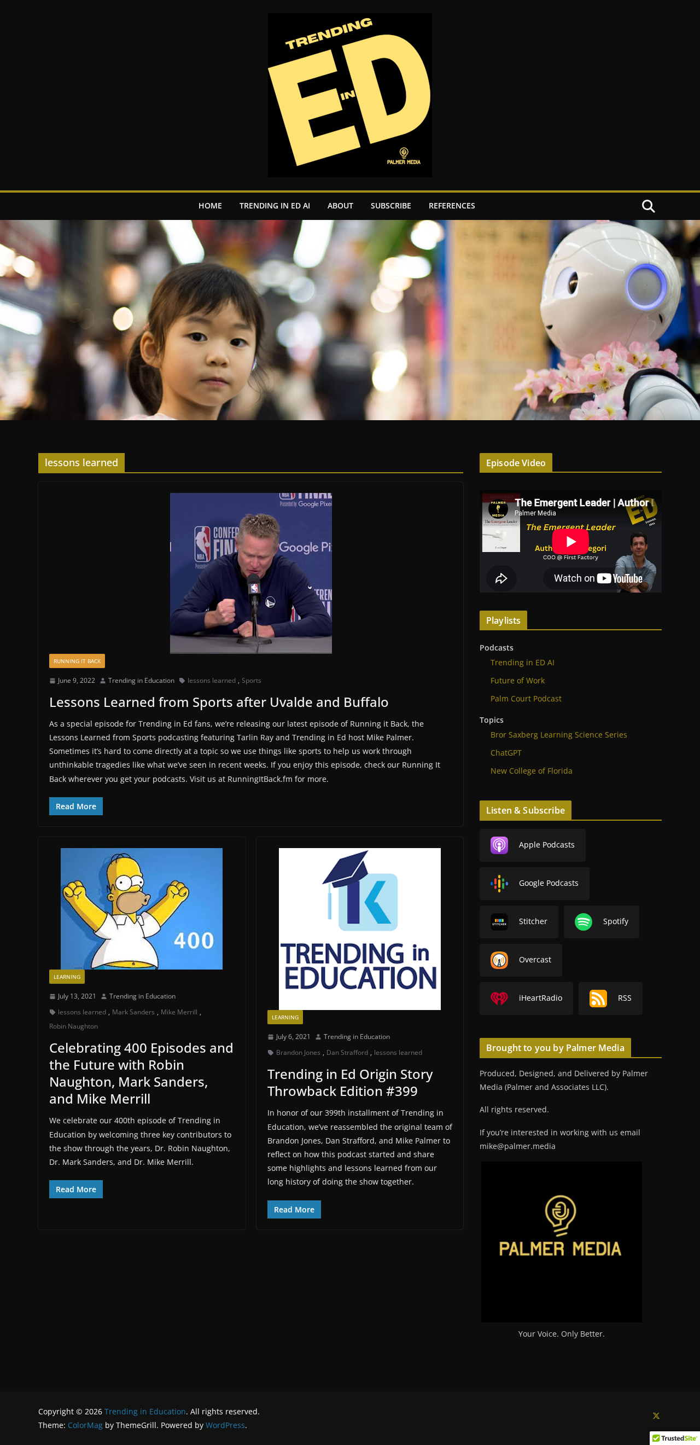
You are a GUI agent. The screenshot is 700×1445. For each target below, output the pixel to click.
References (452, 205)
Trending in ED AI (275, 205)
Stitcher (533, 921)
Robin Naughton (73, 1026)
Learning (67, 976)
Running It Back (77, 661)
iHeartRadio (540, 998)
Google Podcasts (549, 883)
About (340, 205)
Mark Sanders (133, 1012)
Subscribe (391, 205)
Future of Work (518, 680)
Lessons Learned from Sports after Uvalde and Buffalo (219, 702)
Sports (251, 680)
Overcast (535, 959)
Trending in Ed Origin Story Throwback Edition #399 (350, 1082)
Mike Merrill (179, 1012)
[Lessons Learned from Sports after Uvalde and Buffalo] (250, 573)
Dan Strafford (347, 1052)
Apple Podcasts (547, 844)
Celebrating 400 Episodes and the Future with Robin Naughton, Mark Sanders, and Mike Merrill (141, 1073)
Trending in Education (141, 680)
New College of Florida (532, 770)
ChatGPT (506, 752)
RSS (625, 998)
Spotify (615, 921)
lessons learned (212, 680)
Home (210, 205)
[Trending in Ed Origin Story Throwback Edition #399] (360, 929)
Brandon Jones (298, 1052)
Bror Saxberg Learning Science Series (559, 734)
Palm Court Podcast (526, 698)
